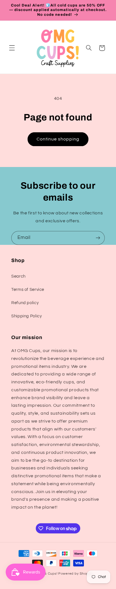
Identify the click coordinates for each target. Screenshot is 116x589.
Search (18, 276)
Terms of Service (27, 289)
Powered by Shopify (75, 573)
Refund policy (25, 303)
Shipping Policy (26, 316)
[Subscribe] (98, 238)
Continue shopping (58, 139)
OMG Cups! (48, 573)
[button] (11, 47)
